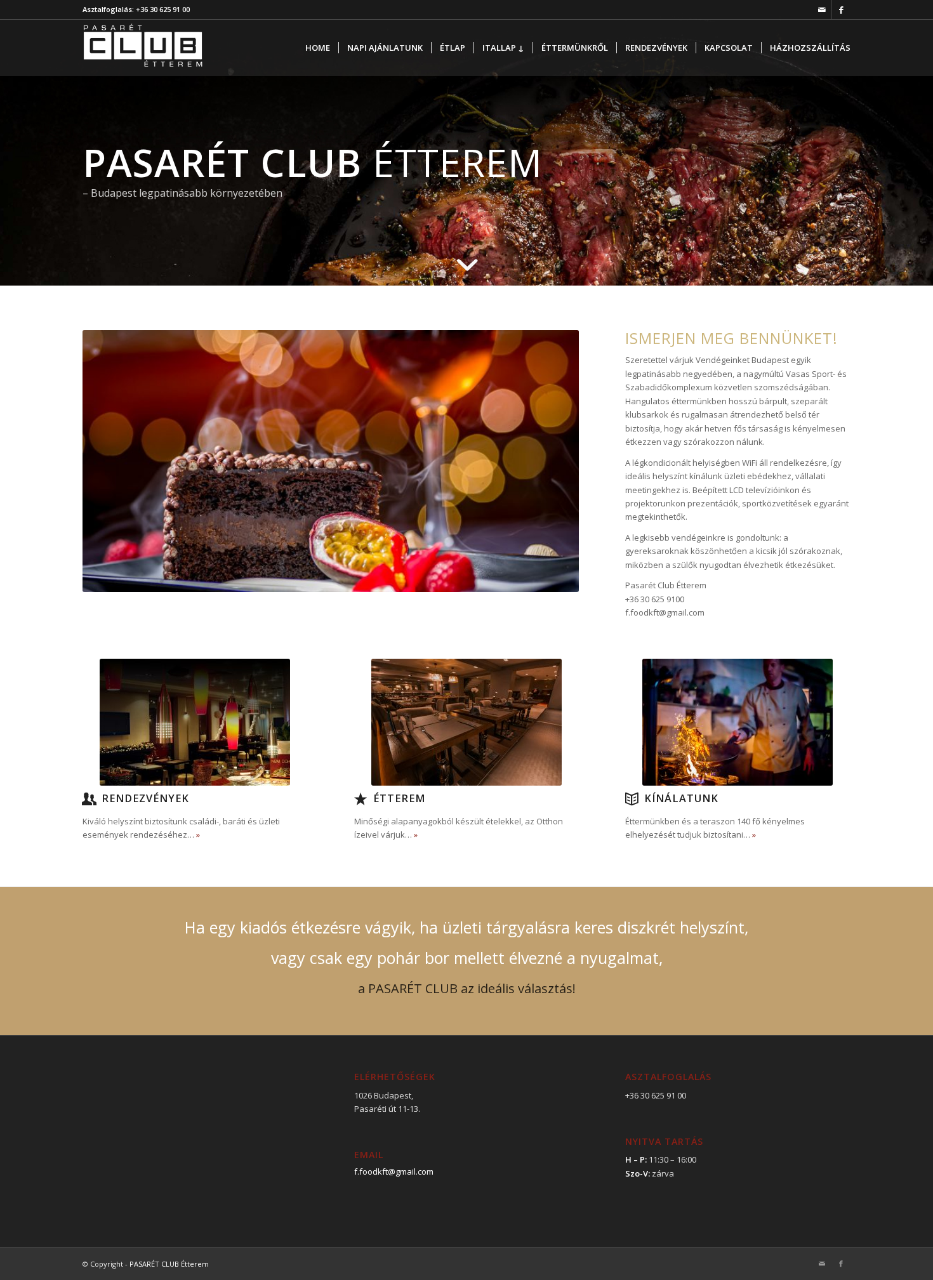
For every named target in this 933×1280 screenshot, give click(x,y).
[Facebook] (840, 9)
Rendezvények (145, 798)
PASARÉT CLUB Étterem (169, 1264)
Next (550, 461)
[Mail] (821, 9)
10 (376, 576)
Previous (111, 461)
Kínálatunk (681, 798)
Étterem (399, 798)
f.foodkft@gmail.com (393, 1171)
